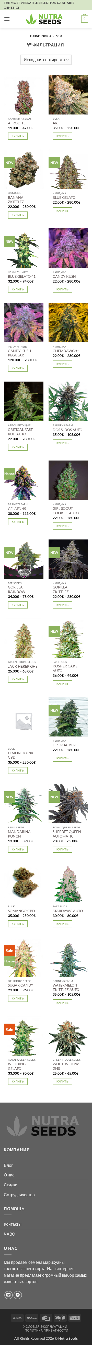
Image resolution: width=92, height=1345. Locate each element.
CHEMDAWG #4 (66, 351)
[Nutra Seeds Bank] (46, 18)
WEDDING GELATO (17, 1066)
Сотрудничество (19, 1194)
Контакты (12, 1224)
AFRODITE (17, 123)
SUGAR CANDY (20, 985)
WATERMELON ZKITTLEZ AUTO (66, 987)
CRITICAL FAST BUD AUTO (20, 432)
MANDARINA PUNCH (19, 834)
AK (55, 123)
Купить (18, 136)
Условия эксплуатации (45, 1326)
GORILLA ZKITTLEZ (61, 589)
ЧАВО (9, 1234)
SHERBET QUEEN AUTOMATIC (67, 834)
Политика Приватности (46, 1330)
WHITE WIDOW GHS (66, 1066)
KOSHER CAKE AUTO (65, 668)
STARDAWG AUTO (68, 911)
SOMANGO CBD (21, 911)
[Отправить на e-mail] (8, 1295)
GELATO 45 (17, 509)
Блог (8, 1165)
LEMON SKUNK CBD (21, 755)
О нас (9, 1174)
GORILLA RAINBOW (16, 589)
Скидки (10, 1184)
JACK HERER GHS (22, 666)
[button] (7, 19)
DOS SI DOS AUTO (67, 430)
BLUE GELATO (64, 197)
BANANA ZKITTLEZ (16, 199)
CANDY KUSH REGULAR (19, 353)
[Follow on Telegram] (18, 1295)
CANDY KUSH (64, 276)
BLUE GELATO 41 (22, 276)
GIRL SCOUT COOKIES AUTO (66, 510)
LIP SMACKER (64, 745)
